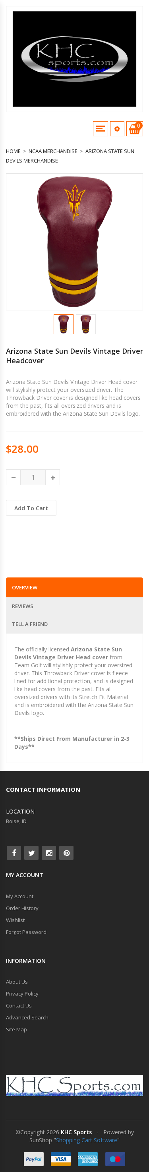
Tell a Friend (30, 624)
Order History (22, 908)
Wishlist (15, 920)
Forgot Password (26, 932)
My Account (19, 896)
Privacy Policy (22, 993)
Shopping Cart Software (86, 1140)
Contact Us (19, 1005)
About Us (17, 981)
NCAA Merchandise (53, 151)
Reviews (22, 606)
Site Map (16, 1029)
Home (13, 151)
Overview (24, 587)
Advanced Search (27, 1017)
